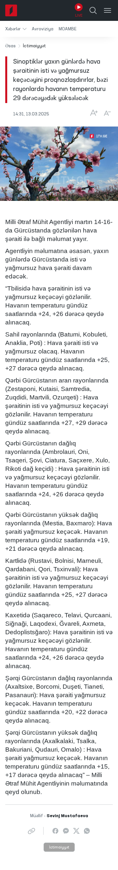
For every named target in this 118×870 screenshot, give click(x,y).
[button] (16, 29)
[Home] (11, 10)
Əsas (10, 46)
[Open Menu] (107, 10)
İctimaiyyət (59, 847)
